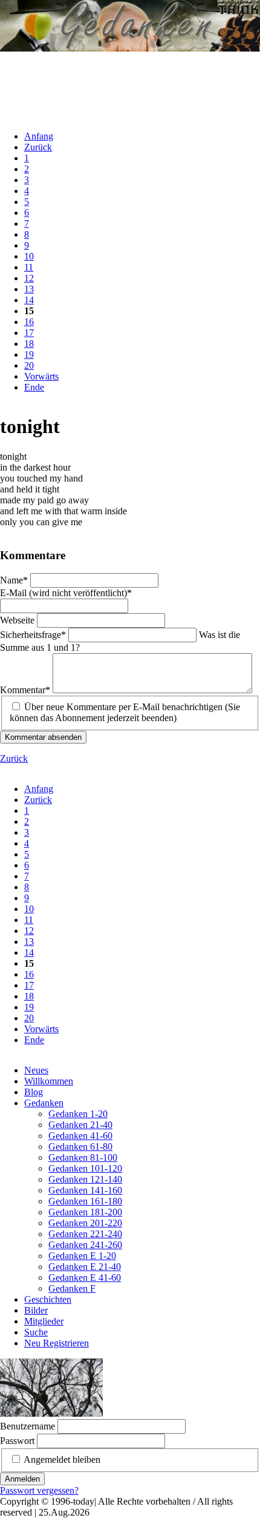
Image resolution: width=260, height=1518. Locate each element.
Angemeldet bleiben (62, 1459)
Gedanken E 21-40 (84, 1266)
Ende (34, 387)
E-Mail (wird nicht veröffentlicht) (66, 593)
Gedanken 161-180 (85, 1201)
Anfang (38, 136)
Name (15, 580)
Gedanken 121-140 (85, 1179)
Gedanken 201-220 (85, 1223)
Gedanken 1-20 (78, 1114)
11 (28, 267)
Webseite (18, 620)
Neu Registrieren (56, 1343)
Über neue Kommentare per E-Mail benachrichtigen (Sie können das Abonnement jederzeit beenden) (125, 712)
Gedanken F (72, 1288)
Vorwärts (41, 376)
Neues (36, 1070)
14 (29, 300)
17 (29, 332)
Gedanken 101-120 (85, 1168)
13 (29, 289)
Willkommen (48, 1081)
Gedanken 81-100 (82, 1157)
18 (29, 343)
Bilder (36, 1310)
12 (29, 278)
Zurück (38, 147)
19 (29, 354)
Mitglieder (43, 1321)
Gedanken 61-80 (80, 1146)
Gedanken (43, 1103)
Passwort (17, 1441)
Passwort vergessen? (39, 1490)
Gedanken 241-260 (85, 1245)
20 (29, 365)
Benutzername (27, 1426)
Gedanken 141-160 (85, 1190)
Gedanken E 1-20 (82, 1256)
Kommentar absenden (43, 737)
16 (29, 322)
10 (29, 256)
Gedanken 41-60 (80, 1135)
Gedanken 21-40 (80, 1125)
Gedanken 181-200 (85, 1212)
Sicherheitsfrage (33, 635)
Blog (33, 1092)
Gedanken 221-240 (85, 1234)
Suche (36, 1332)
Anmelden (22, 1478)
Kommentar (25, 690)
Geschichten (47, 1299)
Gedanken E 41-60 (84, 1277)
